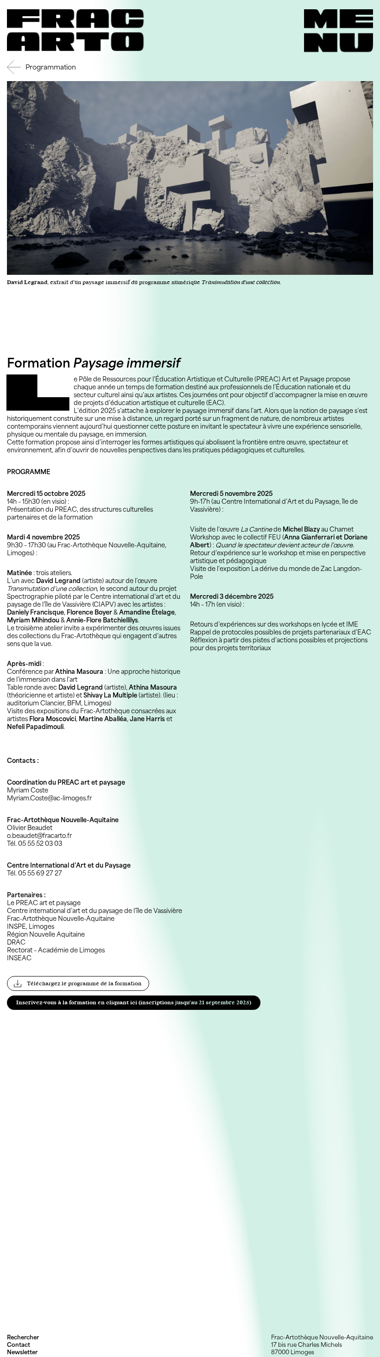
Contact (18, 1344)
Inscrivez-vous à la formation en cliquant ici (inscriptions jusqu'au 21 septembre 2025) (133, 1002)
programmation (50, 67)
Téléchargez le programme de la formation (84, 983)
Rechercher (23, 1337)
